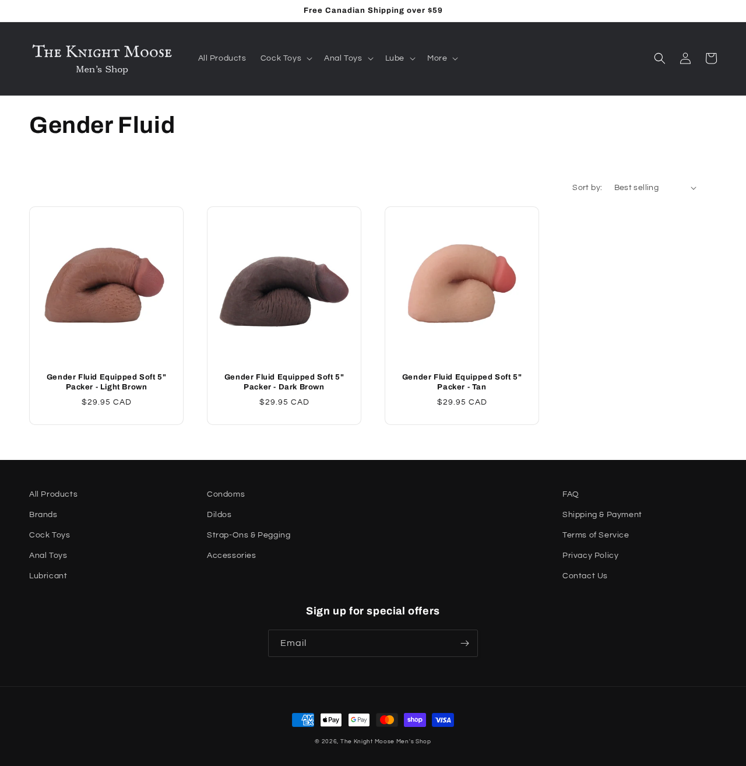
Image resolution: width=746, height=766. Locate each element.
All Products (53, 494)
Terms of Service (595, 535)
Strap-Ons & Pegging (248, 535)
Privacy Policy (590, 555)
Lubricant (48, 576)
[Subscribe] (464, 643)
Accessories (231, 555)
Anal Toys (48, 555)
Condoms (226, 494)
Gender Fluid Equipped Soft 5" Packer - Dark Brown (284, 382)
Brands (43, 515)
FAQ (570, 494)
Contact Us (585, 576)
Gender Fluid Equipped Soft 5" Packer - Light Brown (106, 382)
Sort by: (587, 188)
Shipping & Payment (602, 515)
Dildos (219, 515)
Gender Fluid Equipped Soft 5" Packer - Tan (462, 382)
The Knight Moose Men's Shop (385, 741)
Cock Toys (49, 535)
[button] (285, 58)
